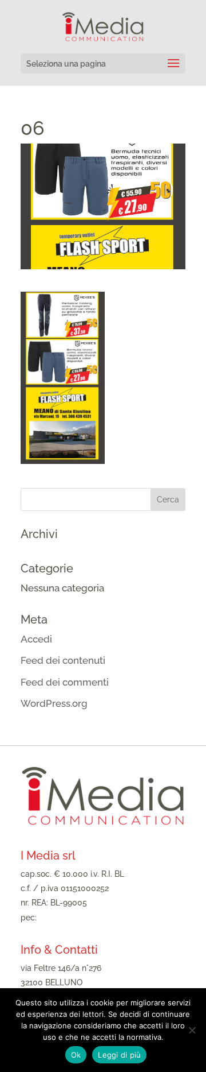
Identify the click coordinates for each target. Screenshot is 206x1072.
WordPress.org (54, 703)
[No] (191, 1030)
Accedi (36, 639)
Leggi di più (119, 1054)
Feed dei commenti (65, 682)
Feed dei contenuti (63, 660)
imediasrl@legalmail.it (80, 917)
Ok (76, 1054)
